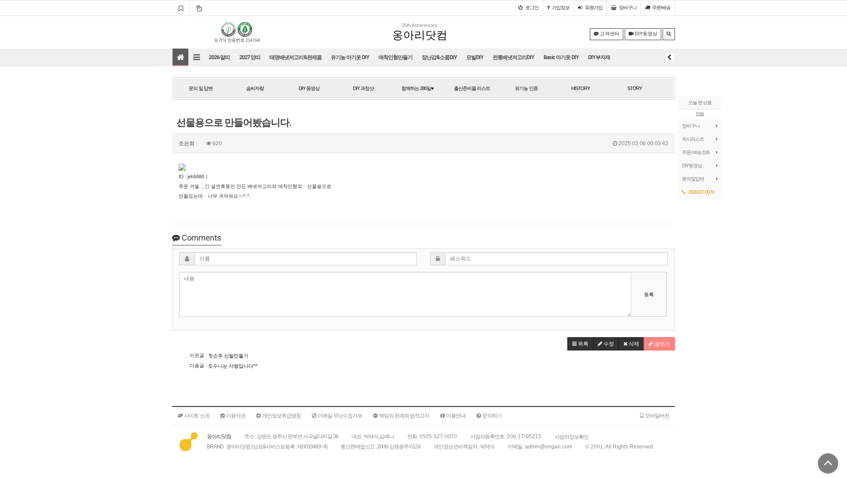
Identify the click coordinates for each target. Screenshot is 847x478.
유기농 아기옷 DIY (350, 57)
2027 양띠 (249, 57)
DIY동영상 (691, 165)
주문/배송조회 (696, 152)
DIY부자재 (599, 57)
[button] (580, 343)
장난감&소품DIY (439, 57)
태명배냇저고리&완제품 (296, 57)
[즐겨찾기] (180, 7)
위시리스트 (693, 139)
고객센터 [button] (609, 34)
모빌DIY (474, 57)
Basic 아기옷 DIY (561, 57)
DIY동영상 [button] (645, 34)
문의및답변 (693, 179)
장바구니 (691, 126)
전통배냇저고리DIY (513, 57)
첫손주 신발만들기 (228, 355)
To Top (828, 463)
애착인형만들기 (395, 57)
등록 (649, 294)
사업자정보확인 (571, 437)
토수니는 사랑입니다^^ (233, 366)
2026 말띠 (219, 57)
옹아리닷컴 (419, 35)
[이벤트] (199, 7)
